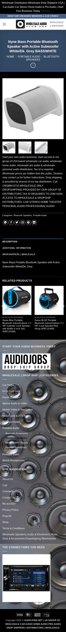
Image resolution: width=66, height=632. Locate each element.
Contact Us (8, 497)
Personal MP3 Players (16, 442)
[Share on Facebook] (11, 222)
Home (10, 56)
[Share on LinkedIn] (34, 222)
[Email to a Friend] (22, 222)
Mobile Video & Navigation (17, 409)
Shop (5, 522)
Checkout (7, 491)
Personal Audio (11, 422)
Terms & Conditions (13, 528)
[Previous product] (33, 65)
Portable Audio (29, 56)
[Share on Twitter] (17, 222)
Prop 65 (6, 516)
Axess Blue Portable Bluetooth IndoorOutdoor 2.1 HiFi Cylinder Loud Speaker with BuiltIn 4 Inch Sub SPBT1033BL (16, 326)
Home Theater (10, 397)
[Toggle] (62, 385)
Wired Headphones (13, 460)
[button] (4, 24)
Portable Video (10, 454)
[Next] (58, 108)
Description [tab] (9, 241)
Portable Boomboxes (16, 447)
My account (8, 503)
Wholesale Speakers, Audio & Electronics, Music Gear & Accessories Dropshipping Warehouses (30, 536)
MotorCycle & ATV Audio (16, 415)
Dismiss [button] (45, 11)
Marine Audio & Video (14, 403)
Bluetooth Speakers (23, 215)
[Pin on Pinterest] (28, 222)
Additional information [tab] (16, 248)
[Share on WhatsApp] (5, 222)
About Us (7, 479)
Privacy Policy (10, 510)
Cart (4, 485)
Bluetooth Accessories (16, 433)
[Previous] (8, 108)
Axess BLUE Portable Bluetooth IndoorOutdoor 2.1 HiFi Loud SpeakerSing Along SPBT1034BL (49, 324)
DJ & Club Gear (11, 391)
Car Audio (8, 385)
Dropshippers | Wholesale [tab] (18, 254)
